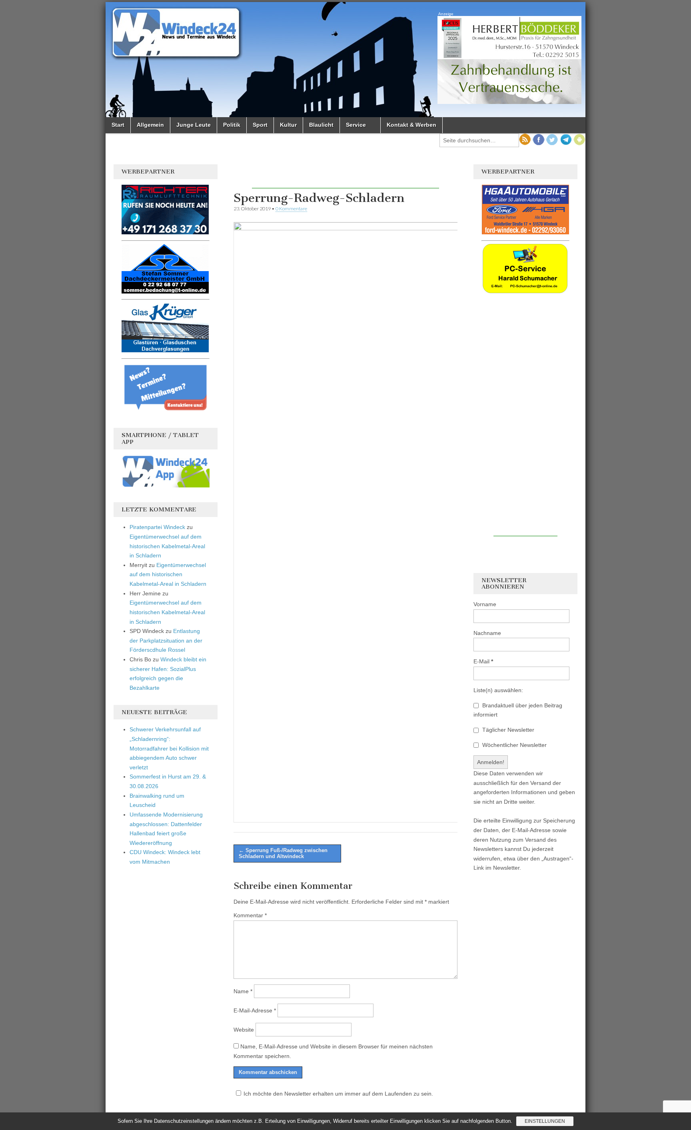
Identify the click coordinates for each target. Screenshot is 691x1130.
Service (356, 125)
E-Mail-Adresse (255, 1010)
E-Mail (483, 661)
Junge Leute (193, 125)
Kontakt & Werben (411, 125)
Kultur (288, 125)
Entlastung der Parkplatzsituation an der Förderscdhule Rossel (166, 640)
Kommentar (250, 915)
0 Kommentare (291, 209)
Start (118, 125)
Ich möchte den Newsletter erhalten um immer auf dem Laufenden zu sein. (338, 1093)
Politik (231, 125)
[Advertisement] (345, 176)
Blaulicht (321, 125)
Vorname (484, 604)
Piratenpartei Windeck (157, 527)
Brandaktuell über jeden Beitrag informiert (517, 710)
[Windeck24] (345, 59)
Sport (260, 125)
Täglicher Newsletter (507, 730)
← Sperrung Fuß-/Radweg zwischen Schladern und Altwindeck (283, 853)
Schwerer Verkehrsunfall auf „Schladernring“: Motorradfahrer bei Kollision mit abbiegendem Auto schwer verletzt (169, 748)
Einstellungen (545, 1121)
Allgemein (150, 125)
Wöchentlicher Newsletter (514, 745)
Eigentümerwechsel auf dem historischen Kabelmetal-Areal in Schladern (167, 546)
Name (243, 991)
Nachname (487, 633)
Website (244, 1029)
